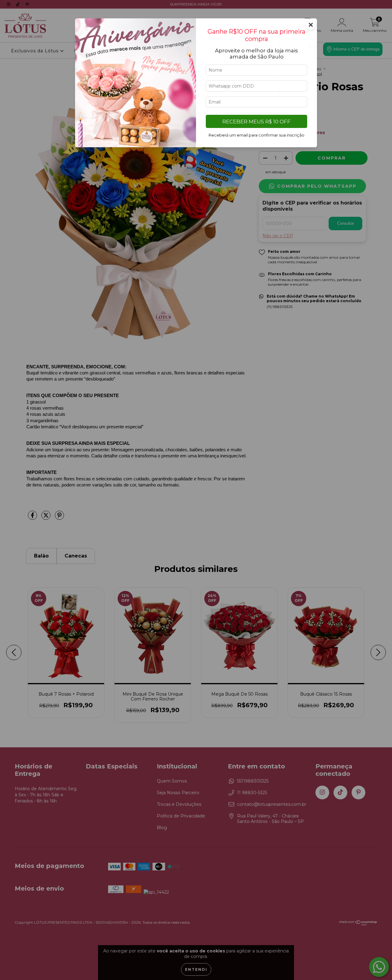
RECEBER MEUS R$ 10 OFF (256, 121)
